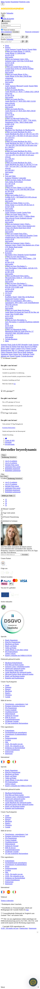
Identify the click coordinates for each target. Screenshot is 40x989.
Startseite (4, 345)
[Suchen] (22, 37)
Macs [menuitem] (7, 174)
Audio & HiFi (16, 345)
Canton (12, 348)
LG (16, 350)
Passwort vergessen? (32, 32)
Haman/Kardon (6, 350)
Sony (20, 354)
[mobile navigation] (2, 4)
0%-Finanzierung (11, 708)
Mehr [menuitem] (35, 49)
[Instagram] (3, 572)
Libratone (21, 350)
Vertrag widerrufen (7, 901)
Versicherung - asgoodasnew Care (16, 704)
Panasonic (9, 352)
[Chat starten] (3, 15)
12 (8, 496)
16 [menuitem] (6, 501)
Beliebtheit (9, 457)
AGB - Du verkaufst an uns (14, 746)
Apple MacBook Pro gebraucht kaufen (18, 672)
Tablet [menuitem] (20, 297)
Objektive (8, 695)
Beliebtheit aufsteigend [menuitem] (12, 470)
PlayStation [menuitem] (9, 255)
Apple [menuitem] (7, 49)
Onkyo (3, 352)
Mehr (7, 341)
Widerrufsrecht (10, 714)
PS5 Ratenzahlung (11, 652)
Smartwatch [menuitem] (9, 299)
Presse (7, 736)
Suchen (7, 2)
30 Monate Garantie (12, 721)
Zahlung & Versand (11, 715)
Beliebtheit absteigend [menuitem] (12, 469)
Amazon (36, 345)
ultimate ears (5, 356)
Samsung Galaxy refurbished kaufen (17, 666)
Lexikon (8, 740)
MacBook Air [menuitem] (20, 130)
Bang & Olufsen (11, 346)
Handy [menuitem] (15, 297)
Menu (3, 2)
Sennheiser (4, 354)
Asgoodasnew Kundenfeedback (16, 734)
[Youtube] (8, 572)
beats (18, 346)
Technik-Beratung (27, 356)
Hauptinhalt (15, 2)
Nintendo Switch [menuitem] (23, 255)
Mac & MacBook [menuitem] (28, 297)
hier (15, 384)
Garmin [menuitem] (24, 212)
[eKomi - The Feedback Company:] (3, 609)
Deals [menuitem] (7, 45)
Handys (7, 693)
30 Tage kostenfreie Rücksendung (16, 723)
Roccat (20, 352)
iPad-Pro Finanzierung (12, 642)
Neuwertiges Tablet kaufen (14, 670)
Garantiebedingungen (12, 719)
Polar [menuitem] (29, 212)
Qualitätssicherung (11, 712)
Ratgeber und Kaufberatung (14, 678)
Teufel (32, 354)
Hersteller (24, 345)
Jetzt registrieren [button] (6, 32)
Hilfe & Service (10, 717)
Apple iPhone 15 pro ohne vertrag (16, 650)
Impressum (8, 753)
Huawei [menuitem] (24, 49)
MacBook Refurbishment (13, 663)
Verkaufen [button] (9, 13)
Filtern (4, 455)
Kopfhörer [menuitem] (8, 297)
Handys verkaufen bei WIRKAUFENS (18, 655)
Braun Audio (5, 348)
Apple (30, 345)
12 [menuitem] (6, 499)
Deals (9, 345)
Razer (15, 352)
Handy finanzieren (11, 640)
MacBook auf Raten (12, 644)
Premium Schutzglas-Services (15, 706)
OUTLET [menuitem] (8, 293)
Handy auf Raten (11, 646)
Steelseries (26, 354)
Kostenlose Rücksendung (8, 427)
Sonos (11, 354)
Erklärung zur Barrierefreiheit (15, 748)
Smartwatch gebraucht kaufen (15, 668)
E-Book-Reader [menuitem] (10, 88)
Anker (3, 346)
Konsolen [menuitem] (8, 253)
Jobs (6, 742)
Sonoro (15, 354)
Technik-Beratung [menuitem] (11, 339)
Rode (24, 352)
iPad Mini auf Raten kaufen (14, 665)
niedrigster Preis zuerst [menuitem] (12, 467)
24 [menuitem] (6, 503)
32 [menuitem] (6, 505)
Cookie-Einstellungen (12, 750)
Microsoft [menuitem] (19, 86)
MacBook (8, 691)
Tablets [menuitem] (7, 84)
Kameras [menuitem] (8, 178)
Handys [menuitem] (7, 47)
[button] (12, 11)
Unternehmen (9, 730)
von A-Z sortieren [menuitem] (11, 463)
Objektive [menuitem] (15, 178)
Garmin (7, 697)
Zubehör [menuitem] (8, 295)
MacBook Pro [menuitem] (30, 130)
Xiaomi (12, 356)
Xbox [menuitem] (15, 255)
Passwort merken (9, 30)
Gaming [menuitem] (22, 299)
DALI (23, 348)
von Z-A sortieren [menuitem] (11, 461)
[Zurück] (6, 439)
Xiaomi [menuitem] (30, 49)
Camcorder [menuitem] (22, 178)
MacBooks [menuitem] (8, 128)
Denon (28, 348)
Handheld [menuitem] (32, 255)
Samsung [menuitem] (13, 49)
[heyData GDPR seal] (12, 633)
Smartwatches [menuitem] (10, 210)
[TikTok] (12, 572)
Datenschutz (9, 752)
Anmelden (16, 32)
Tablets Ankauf (10, 653)
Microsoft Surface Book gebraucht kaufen (19, 674)
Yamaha (17, 356)
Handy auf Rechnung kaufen (15, 676)
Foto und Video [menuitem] (10, 176)
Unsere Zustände (11, 710)
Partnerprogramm (11, 738)
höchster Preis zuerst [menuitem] (12, 465)
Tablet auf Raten (10, 648)
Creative (18, 348)
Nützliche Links (24, 2)
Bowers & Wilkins (31, 346)
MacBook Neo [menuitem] (10, 130)
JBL (13, 350)
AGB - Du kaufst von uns (14, 744)
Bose (22, 346)
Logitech (28, 350)
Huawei (7, 689)
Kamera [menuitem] (16, 299)
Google (33, 348)
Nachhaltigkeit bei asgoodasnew (16, 732)
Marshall (34, 350)
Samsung (30, 352)
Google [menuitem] (18, 49)
